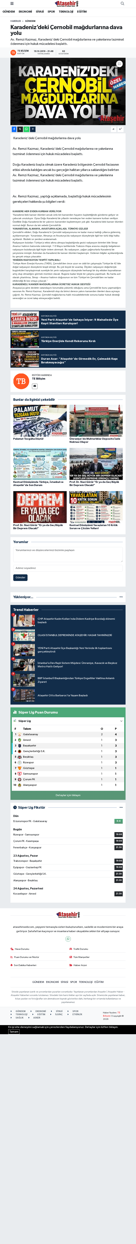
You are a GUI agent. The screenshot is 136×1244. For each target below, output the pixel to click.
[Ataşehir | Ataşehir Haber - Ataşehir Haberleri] (66, 3)
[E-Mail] (34, 386)
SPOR (51, 11)
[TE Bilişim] (21, 381)
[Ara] (122, 4)
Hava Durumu (22, 949)
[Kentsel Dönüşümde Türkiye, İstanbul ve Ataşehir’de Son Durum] (40, 463)
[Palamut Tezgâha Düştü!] (40, 420)
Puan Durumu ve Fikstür (26, 957)
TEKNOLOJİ (66, 11)
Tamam (13, 1031)
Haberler (15, 21)
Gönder (20, 577)
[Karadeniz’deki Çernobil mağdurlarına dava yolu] (68, 91)
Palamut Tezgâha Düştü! (28, 439)
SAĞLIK (19, 1018)
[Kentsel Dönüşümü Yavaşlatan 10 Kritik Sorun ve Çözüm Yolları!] (96, 507)
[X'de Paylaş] (20, 129)
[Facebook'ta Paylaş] (14, 129)
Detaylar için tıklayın (68, 795)
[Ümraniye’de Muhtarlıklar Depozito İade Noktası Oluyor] (96, 420)
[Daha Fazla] (32, 129)
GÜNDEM (8, 11)
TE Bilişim (38, 378)
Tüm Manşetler (81, 957)
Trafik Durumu (80, 949)
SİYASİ (40, 11)
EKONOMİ (25, 11)
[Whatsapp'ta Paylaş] (26, 129)
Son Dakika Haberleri (25, 965)
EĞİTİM (82, 11)
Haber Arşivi (80, 965)
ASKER (36, 1018)
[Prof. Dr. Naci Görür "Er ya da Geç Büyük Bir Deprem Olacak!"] (96, 463)
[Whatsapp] (68, 939)
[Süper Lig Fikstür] (121, 807)
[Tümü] (121, 597)
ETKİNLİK (77, 1015)
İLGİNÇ (59, 1015)
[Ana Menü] (12, 3)
